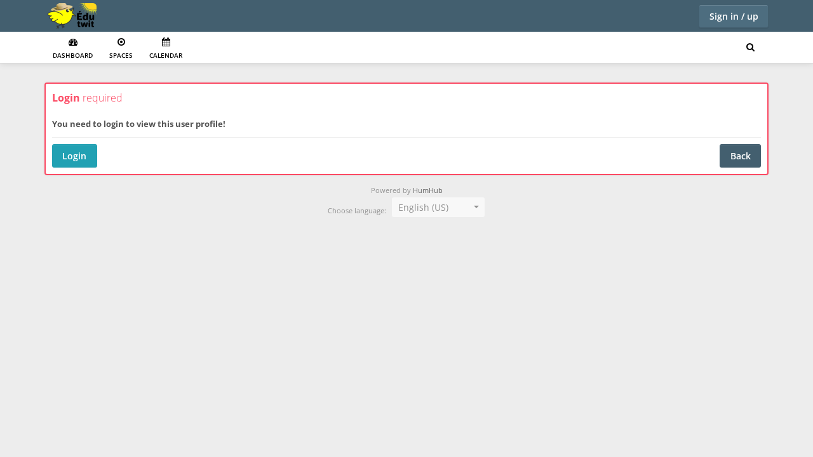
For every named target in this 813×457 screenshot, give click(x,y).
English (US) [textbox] (423, 207)
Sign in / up (733, 16)
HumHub (428, 190)
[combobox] (438, 207)
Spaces (121, 55)
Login (74, 156)
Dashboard (73, 55)
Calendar (165, 55)
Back (740, 156)
